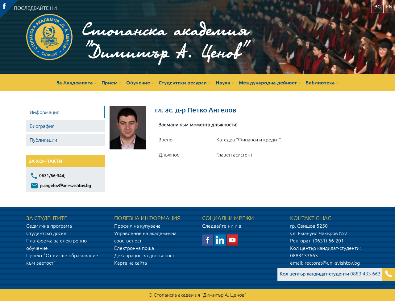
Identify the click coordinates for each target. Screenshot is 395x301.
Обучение (138, 82)
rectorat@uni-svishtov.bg (332, 263)
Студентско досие (46, 233)
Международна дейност (268, 82)
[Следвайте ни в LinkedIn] (220, 239)
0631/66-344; (51, 175)
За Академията (74, 82)
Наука (223, 82)
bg (377, 6)
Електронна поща (134, 248)
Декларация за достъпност (144, 255)
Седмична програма (49, 226)
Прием (110, 82)
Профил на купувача (137, 226)
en (389, 6)
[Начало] (49, 37)
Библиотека (320, 82)
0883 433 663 (330, 273)
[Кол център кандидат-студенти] (388, 274)
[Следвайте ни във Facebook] (207, 239)
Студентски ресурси (183, 82)
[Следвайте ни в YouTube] (232, 239)
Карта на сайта (130, 263)
